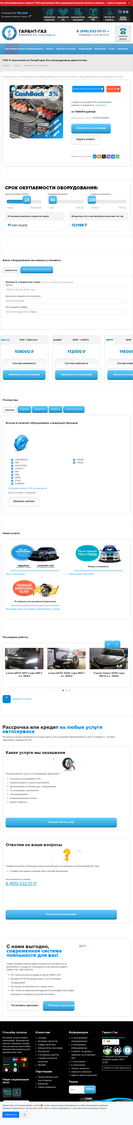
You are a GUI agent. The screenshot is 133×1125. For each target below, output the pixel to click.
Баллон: (9, 285)
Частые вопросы (80, 1068)
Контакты (123, 49)
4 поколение (78, 1061)
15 (26, 199)
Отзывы (72, 49)
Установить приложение (24, 1005)
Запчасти (61, 49)
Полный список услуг (61, 822)
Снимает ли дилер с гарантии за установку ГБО (83, 1055)
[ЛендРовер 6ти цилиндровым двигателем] (36, 111)
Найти (90, 1089)
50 (52, 199)
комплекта (100, 105)
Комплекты (11, 270)
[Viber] (108, 156)
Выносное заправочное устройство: (23, 296)
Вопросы (55, 409)
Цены (22, 49)
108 (92, 199)
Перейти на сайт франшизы (116, 1068)
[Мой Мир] (95, 156)
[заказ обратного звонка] (123, 33)
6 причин (24, 409)
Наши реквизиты (47, 1087)
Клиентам (101, 49)
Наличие (9, 410)
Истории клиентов (48, 1041)
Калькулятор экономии (50, 1048)
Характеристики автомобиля (37, 269)
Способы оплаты (74, 409)
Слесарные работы (48, 1054)
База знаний (86, 49)
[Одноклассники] (99, 156)
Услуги (50, 49)
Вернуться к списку (22, 699)
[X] (104, 156)
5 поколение (78, 1065)
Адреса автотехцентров (84, 1075)
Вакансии (43, 1083)
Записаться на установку (24, 374)
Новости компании (81, 1071)
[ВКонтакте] (113, 156)
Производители (35, 49)
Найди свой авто (47, 1044)
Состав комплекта (24, 363)
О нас (112, 49)
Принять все (11, 1114)
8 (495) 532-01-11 (91, 31)
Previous (14, 111)
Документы (39, 409)
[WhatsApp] (117, 156)
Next (58, 111)
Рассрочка (43, 1051)
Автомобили (11, 49)
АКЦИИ (42, 1065)
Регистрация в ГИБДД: (17, 307)
